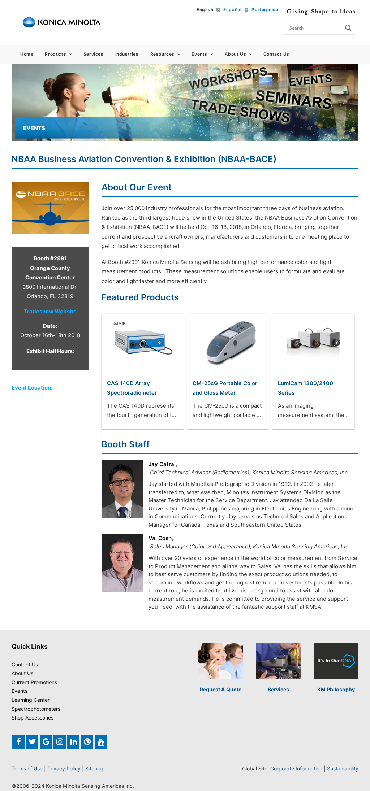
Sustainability (342, 768)
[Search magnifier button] (348, 27)
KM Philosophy (336, 689)
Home (26, 54)
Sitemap (95, 768)
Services (93, 54)
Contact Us (276, 54)
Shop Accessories (32, 717)
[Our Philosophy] (336, 661)
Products (55, 54)
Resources (162, 54)
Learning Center (31, 700)
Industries (127, 54)
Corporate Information (296, 768)
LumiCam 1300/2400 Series (305, 388)
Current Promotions (34, 682)
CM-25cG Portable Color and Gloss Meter (225, 388)
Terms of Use (27, 768)
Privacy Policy (64, 768)
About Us (235, 54)
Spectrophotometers (36, 709)
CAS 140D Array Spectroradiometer (132, 388)
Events (199, 54)
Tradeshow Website (50, 311)
